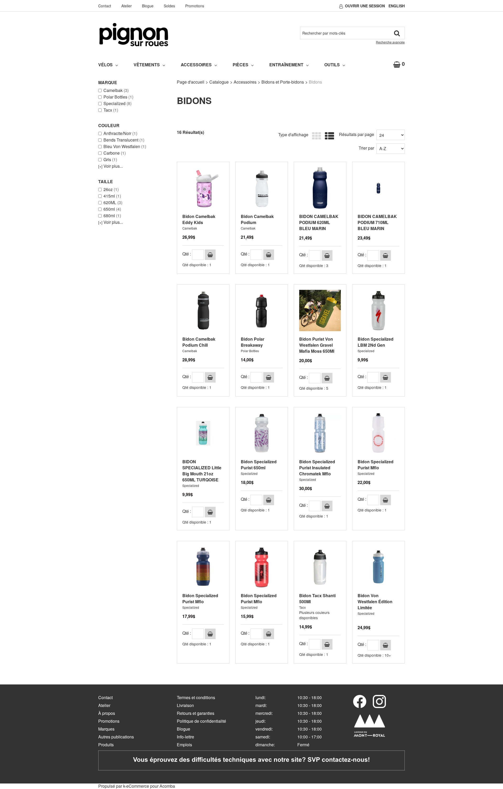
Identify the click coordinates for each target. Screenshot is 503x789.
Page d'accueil (190, 82)
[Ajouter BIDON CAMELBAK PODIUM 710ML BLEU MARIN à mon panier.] (385, 255)
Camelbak (116, 90)
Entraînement (286, 65)
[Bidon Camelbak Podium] (261, 188)
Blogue (148, 5)
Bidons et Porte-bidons (282, 82)
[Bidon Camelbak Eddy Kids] (203, 188)
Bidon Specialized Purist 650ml (259, 465)
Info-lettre (185, 737)
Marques (106, 729)
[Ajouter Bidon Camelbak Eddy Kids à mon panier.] (210, 254)
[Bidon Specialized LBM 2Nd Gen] (378, 310)
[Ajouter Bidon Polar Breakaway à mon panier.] (268, 377)
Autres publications (116, 737)
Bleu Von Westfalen (124, 146)
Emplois (184, 745)
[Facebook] (359, 701)
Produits (106, 745)
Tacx (110, 110)
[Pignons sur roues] (133, 34)
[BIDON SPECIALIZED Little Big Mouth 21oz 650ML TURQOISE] (203, 433)
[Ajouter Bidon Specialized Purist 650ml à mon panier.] (268, 500)
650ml (112, 209)
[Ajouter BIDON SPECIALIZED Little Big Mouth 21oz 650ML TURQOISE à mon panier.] (210, 512)
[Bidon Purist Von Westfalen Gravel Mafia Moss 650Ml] (320, 310)
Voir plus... (110, 166)
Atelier (126, 5)
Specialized (117, 103)
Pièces (240, 65)
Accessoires (196, 65)
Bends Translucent (123, 140)
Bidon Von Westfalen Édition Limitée (375, 601)
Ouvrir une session (365, 5)
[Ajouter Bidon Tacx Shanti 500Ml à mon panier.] (327, 644)
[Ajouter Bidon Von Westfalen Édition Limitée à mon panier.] (385, 645)
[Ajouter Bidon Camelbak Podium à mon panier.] (268, 254)
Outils (332, 65)
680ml (112, 215)
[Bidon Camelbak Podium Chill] (203, 310)
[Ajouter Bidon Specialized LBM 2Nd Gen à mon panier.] (385, 377)
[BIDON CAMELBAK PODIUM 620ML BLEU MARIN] (320, 188)
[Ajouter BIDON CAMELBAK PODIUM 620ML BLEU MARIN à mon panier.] (327, 255)
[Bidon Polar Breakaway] (261, 310)
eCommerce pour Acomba (150, 786)
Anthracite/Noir (120, 133)
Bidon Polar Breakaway (252, 342)
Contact (104, 5)
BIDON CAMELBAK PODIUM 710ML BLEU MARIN (377, 222)
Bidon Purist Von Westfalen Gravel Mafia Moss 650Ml (316, 345)
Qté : (186, 253)
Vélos (105, 65)
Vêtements (147, 65)
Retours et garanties (195, 713)
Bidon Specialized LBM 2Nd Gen (375, 342)
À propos (106, 713)
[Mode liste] (328, 136)
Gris (110, 159)
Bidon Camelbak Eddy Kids (198, 219)
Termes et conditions (196, 697)
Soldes (169, 5)
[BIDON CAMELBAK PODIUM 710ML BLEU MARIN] (378, 188)
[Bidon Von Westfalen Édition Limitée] (378, 567)
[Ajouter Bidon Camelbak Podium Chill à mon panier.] (210, 377)
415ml (112, 196)
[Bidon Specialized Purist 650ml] (261, 433)
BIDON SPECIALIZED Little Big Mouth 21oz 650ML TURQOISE (201, 471)
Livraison (185, 705)
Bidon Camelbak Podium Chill (198, 342)
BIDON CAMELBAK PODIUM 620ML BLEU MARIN (318, 222)
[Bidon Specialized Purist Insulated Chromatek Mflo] (320, 433)
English (397, 5)
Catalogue (219, 82)
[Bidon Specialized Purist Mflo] (378, 433)
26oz (111, 189)
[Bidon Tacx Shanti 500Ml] (320, 567)
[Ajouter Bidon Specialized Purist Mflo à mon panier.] (385, 500)
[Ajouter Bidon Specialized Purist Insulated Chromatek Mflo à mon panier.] (327, 506)
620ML (112, 202)
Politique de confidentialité (201, 721)
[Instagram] (379, 701)
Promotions (194, 5)
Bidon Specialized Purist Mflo (375, 465)
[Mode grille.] (315, 136)
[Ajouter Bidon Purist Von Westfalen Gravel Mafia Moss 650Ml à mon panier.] (327, 378)
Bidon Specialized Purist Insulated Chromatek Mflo (317, 468)
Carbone (114, 153)
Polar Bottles (118, 97)
